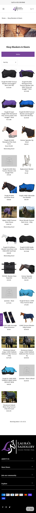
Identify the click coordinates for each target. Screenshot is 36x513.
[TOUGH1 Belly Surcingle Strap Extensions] (9, 317)
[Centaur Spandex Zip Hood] (27, 132)
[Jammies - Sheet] (9, 292)
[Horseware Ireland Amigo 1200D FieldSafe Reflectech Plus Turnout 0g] (27, 342)
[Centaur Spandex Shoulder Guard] (27, 268)
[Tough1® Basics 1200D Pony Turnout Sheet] (27, 292)
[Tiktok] (9, 507)
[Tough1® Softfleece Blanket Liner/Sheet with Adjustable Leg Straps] (9, 239)
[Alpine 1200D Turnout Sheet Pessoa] (9, 212)
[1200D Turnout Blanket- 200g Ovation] (27, 317)
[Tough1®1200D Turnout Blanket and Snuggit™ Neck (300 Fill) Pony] (27, 103)
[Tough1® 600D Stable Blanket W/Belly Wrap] (27, 239)
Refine (18, 54)
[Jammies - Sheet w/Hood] (27, 370)
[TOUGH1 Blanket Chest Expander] (9, 268)
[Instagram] (6, 507)
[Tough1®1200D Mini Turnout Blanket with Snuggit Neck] (9, 161)
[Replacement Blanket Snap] (27, 161)
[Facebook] (2, 507)
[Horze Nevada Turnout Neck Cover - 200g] (27, 212)
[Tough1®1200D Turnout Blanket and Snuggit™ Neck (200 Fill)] (9, 73)
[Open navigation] (5, 8)
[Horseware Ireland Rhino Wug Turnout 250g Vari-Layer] (9, 397)
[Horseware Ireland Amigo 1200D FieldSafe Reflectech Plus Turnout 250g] (9, 342)
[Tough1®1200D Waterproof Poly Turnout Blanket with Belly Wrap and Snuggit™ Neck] (27, 73)
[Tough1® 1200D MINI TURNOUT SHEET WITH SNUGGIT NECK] (9, 370)
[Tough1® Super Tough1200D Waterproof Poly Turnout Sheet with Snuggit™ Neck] (9, 103)
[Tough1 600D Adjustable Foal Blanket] (27, 187)
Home (4, 18)
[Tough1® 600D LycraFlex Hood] (9, 187)
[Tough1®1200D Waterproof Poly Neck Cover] (9, 132)
